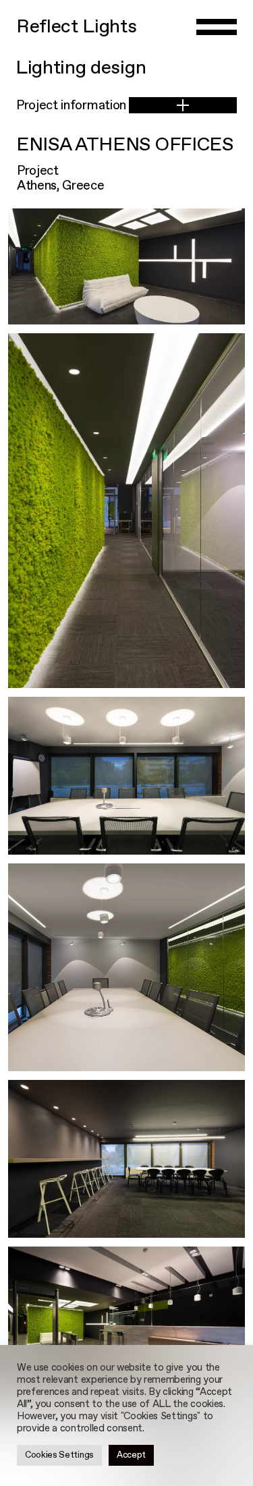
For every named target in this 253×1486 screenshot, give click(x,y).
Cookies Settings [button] (59, 1455)
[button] (183, 105)
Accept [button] (131, 1455)
